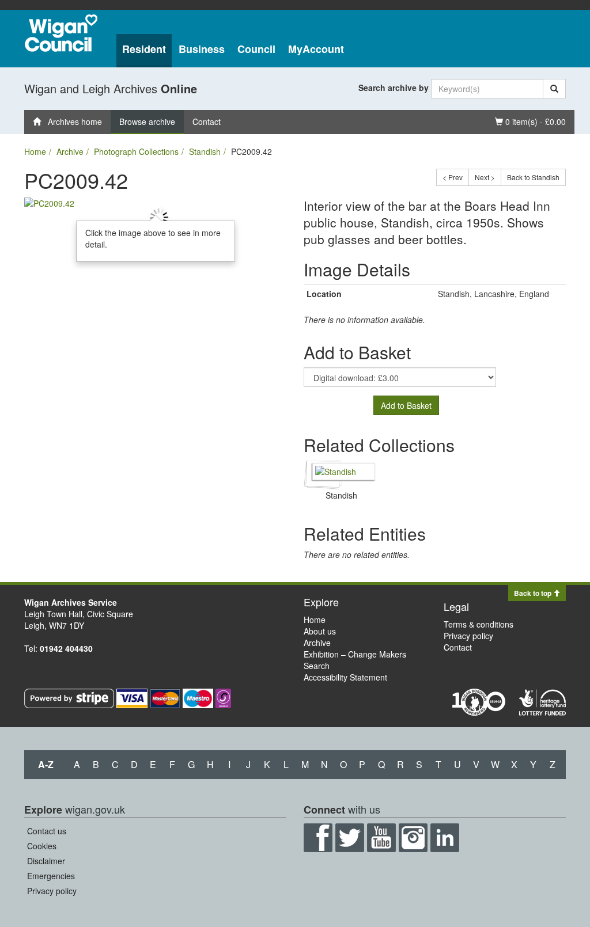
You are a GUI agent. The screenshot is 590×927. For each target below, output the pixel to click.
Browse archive (147, 121)
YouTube (381, 837)
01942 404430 (66, 648)
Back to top (533, 593)
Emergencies (51, 876)
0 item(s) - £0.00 (530, 121)
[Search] (554, 88)
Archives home (71, 121)
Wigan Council (61, 33)
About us (320, 631)
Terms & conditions (478, 624)
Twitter (349, 837)
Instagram (413, 837)
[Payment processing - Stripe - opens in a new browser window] (70, 696)
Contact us (46, 831)
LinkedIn (444, 837)
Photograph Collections (136, 151)
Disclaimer (46, 861)
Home (35, 151)
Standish (205, 151)
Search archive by (393, 87)
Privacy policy (468, 635)
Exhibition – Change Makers (355, 654)
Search (317, 665)
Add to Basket (406, 405)
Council (256, 48)
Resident (144, 48)
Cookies (41, 846)
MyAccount (316, 48)
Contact (206, 121)
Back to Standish (533, 177)
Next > (485, 177)
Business (202, 48)
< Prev (452, 177)
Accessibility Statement (345, 677)
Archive (70, 151)
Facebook (318, 837)
